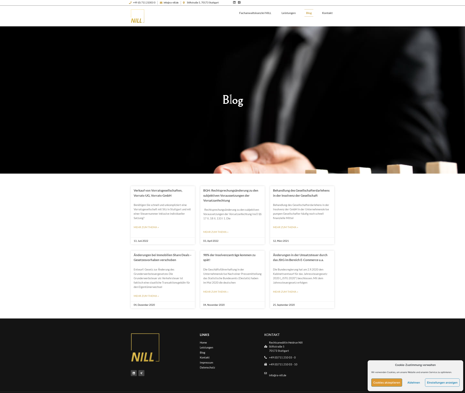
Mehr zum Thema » (146, 227)
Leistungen (289, 13)
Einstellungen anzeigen (442, 382)
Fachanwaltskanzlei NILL (255, 13)
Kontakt (327, 13)
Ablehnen (413, 382)
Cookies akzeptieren (386, 382)
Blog (309, 13)
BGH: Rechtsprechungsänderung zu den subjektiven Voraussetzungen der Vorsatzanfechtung (230, 195)
